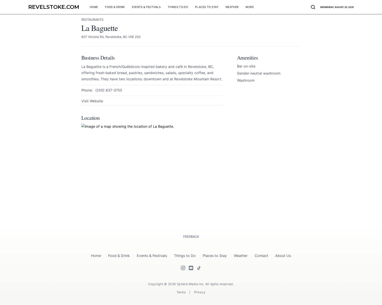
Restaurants (92, 19)
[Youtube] (191, 268)
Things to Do (185, 255)
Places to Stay (215, 255)
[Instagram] (183, 268)
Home (96, 255)
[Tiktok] (199, 268)
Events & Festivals (152, 255)
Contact (261, 255)
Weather (241, 255)
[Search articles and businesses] (313, 7)
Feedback (191, 236)
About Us (283, 255)
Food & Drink (119, 255)
